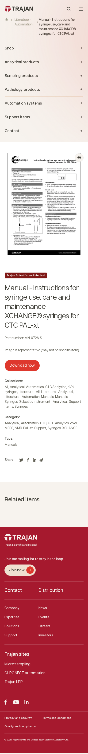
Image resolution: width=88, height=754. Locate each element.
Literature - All (29, 392)
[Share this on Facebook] (28, 461)
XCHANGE (69, 428)
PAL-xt (28, 428)
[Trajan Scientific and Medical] (24, 9)
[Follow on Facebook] (5, 702)
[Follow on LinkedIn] (26, 702)
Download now (22, 366)
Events (43, 617)
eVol (73, 423)
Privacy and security (18, 717)
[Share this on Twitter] (21, 461)
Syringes (21, 406)
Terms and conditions (56, 717)
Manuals (47, 397)
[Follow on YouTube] (16, 702)
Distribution (50, 590)
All (6, 387)
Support (40, 428)
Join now (16, 570)
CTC (43, 423)
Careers (44, 626)
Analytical (17, 387)
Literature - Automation (22, 397)
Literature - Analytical (57, 392)
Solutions (11, 626)
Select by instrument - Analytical (43, 401)
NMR (18, 428)
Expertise (11, 617)
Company (11, 608)
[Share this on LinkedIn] (34, 461)
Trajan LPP (13, 682)
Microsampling (17, 664)
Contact (13, 590)
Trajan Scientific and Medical (26, 275)
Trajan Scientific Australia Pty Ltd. (53, 740)
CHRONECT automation (25, 673)
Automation (35, 387)
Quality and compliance (20, 726)
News (42, 608)
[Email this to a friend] (41, 461)
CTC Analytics (55, 387)
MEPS (9, 428)
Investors (45, 635)
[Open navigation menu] (81, 9)
